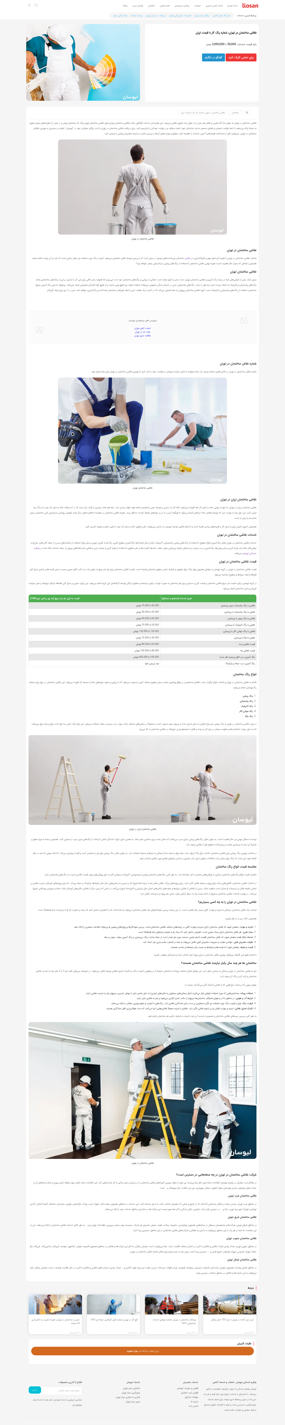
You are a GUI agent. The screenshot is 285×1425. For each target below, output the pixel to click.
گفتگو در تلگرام (213, 57)
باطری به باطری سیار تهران (128, 1397)
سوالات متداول (191, 1397)
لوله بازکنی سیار (120, 15)
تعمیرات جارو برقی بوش (180, 15)
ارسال (34, 1390)
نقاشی (187, 258)
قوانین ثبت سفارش (189, 1392)
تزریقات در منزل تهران (156, 15)
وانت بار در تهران (142, 332)
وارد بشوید (132, 1351)
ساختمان (235, 112)
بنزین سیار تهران (133, 1401)
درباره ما (194, 1401)
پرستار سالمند (136, 15)
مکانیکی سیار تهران (131, 1388)
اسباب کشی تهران (142, 328)
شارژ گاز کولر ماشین (221, 15)
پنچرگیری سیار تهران (131, 1392)
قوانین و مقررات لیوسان (187, 1388)
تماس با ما (193, 1406)
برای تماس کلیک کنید (241, 57)
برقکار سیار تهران (201, 15)
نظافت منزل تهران (142, 335)
